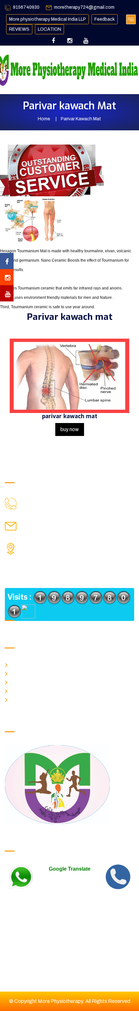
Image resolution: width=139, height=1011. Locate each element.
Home (44, 118)
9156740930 (26, 7)
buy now (69, 429)
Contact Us (20, 699)
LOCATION (49, 29)
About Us (19, 672)
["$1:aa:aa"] (36, 499)
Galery (17, 681)
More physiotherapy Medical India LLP (47, 19)
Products (18, 690)
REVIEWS (19, 29)
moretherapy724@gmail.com (84, 7)
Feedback (104, 19)
